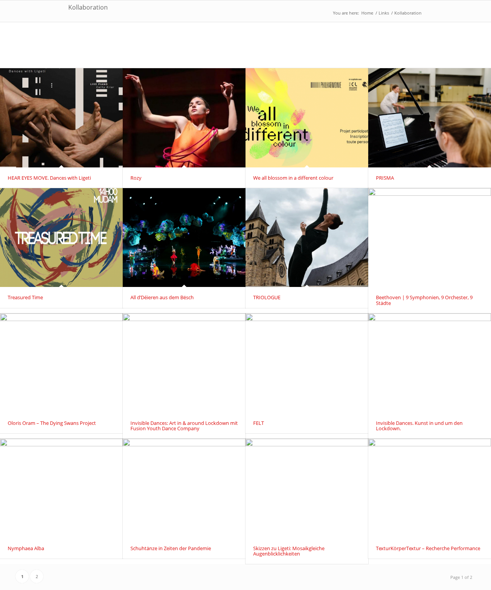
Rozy (136, 177)
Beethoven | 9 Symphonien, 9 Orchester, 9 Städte (424, 300)
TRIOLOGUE (266, 297)
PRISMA (385, 177)
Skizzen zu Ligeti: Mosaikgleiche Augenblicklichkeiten (289, 551)
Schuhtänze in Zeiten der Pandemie (170, 548)
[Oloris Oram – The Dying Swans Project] (61, 363)
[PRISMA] (429, 117)
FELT (258, 423)
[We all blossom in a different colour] (307, 117)
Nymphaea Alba (26, 548)
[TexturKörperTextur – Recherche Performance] (429, 488)
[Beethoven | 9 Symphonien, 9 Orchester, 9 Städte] (429, 237)
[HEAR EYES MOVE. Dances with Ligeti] (61, 117)
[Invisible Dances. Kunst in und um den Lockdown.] (429, 363)
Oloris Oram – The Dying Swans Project (52, 423)
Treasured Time (25, 297)
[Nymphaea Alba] (61, 488)
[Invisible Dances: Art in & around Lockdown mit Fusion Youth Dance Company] (184, 363)
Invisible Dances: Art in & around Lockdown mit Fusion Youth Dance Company (184, 426)
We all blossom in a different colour (293, 177)
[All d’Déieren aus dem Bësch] (184, 237)
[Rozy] (184, 117)
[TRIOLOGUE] (307, 237)
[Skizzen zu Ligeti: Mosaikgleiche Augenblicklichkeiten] (307, 488)
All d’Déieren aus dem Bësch (162, 297)
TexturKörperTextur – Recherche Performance (428, 548)
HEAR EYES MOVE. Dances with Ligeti (49, 177)
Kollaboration (88, 7)
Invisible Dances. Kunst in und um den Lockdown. (419, 426)
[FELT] (307, 363)
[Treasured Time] (61, 237)
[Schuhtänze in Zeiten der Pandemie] (184, 488)
